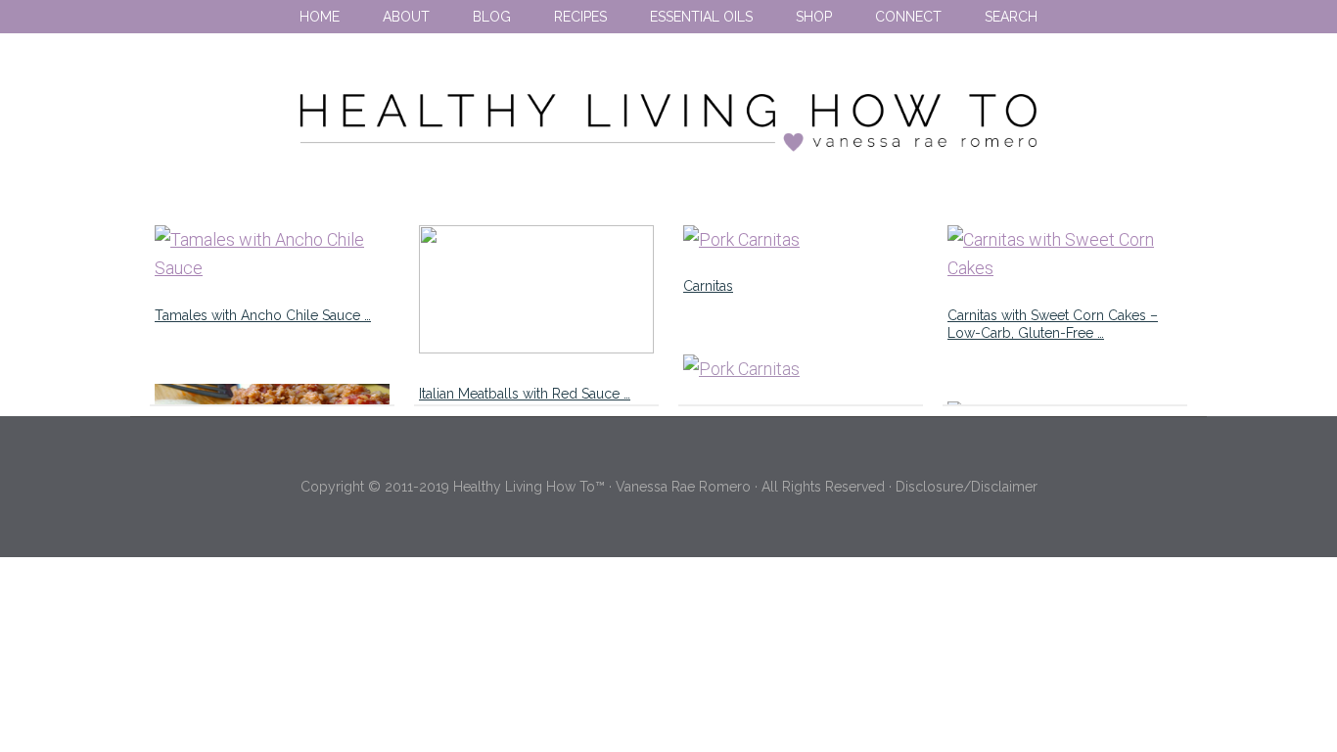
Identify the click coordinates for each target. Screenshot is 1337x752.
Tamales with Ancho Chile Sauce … (263, 315)
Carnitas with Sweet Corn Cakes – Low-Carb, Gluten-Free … (1052, 324)
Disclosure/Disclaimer (966, 486)
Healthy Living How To (668, 122)
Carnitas (708, 286)
